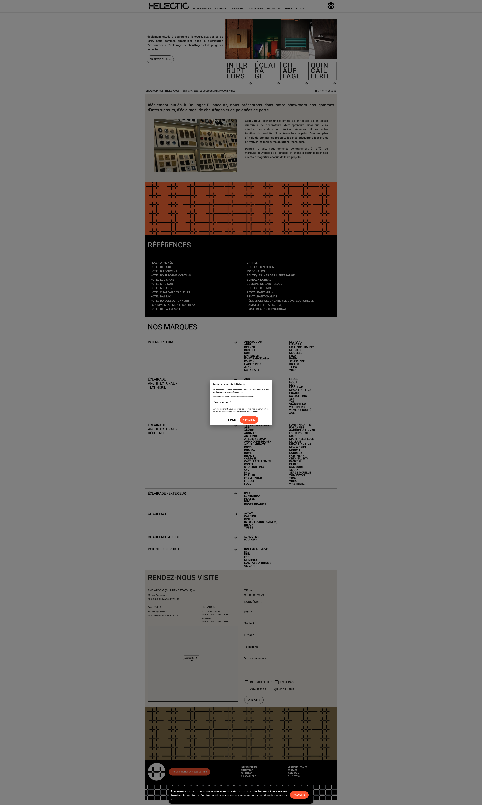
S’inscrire (249, 420)
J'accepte (299, 795)
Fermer (231, 420)
